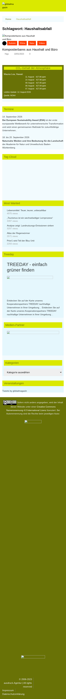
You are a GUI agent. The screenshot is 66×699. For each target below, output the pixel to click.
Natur (32, 43)
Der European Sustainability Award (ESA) (24, 120)
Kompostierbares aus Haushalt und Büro (30, 49)
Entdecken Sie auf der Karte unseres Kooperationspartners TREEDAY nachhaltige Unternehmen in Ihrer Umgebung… (28, 304)
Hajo (7, 54)
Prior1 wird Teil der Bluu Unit (20, 240)
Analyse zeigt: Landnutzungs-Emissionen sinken (30, 225)
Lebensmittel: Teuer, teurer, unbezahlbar (26, 210)
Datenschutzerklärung (13, 694)
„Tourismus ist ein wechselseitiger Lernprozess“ (30, 218)
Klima (22, 43)
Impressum (8, 690)
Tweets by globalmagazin (14, 391)
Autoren (12, 43)
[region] (33, 340)
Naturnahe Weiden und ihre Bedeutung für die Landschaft (32, 141)
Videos (42, 43)
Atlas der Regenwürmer (18, 233)
